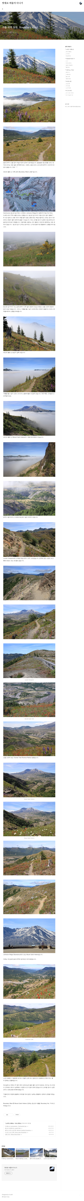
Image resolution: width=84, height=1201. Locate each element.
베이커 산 (68, 72)
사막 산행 (68, 85)
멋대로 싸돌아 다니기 (12, 3)
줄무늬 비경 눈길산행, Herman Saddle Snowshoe (18, 1130)
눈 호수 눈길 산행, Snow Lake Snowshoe (15, 1132)
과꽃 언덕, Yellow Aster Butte (12, 1134)
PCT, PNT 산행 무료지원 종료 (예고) (73, 106)
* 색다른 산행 (68, 81)
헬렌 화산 (68, 67)
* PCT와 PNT (68, 90)
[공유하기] (9, 1115)
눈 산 (67, 61)
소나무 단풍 (68, 88)
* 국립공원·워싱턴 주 (70, 58)
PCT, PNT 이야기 (70, 93)
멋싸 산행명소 (18, 1123)
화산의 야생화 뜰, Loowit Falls (13, 1128)
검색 (77, 3)
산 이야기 (68, 53)
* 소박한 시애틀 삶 (9, 1123)
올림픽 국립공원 (69, 65)
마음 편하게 (68, 56)
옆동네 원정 (68, 78)
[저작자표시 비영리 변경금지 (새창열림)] (22, 1114)
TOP (80, 1195)
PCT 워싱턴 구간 (69, 95)
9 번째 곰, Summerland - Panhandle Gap (15, 1126)
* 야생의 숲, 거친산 (69, 70)
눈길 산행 (68, 83)
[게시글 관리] (11, 1115)
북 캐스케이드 (69, 63)
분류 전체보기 (68, 46)
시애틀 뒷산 (68, 74)
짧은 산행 (68, 76)
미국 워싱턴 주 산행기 (9, 1170)
